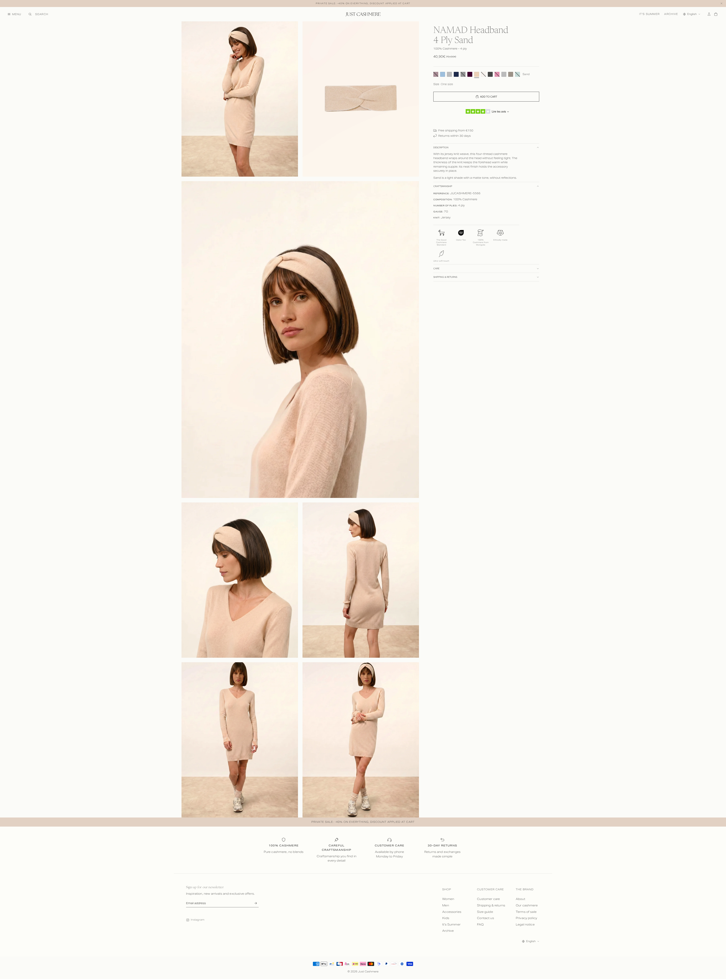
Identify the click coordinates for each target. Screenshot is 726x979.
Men (445, 905)
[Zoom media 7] (360, 740)
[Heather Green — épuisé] (517, 74)
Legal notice (525, 924)
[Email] (255, 903)
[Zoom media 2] (360, 99)
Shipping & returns (445, 276)
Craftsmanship (442, 186)
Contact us (485, 918)
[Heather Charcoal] (490, 74)
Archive (671, 14)
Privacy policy (526, 918)
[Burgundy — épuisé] (435, 74)
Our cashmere (527, 905)
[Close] (721, 3)
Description (440, 147)
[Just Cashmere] (363, 14)
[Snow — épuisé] (483, 74)
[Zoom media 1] (240, 99)
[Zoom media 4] (240, 580)
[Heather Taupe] (510, 74)
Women (448, 899)
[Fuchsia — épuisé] (497, 74)
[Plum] (469, 74)
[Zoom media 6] (240, 740)
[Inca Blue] (442, 74)
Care (436, 268)
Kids (445, 918)
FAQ (480, 924)
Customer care (488, 899)
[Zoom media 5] (360, 580)
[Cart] (716, 14)
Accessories (451, 912)
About (520, 899)
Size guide (485, 912)
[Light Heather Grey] (449, 74)
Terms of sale (526, 912)
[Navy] (456, 74)
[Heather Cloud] (503, 74)
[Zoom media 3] (300, 339)
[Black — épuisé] (463, 74)
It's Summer (649, 14)
